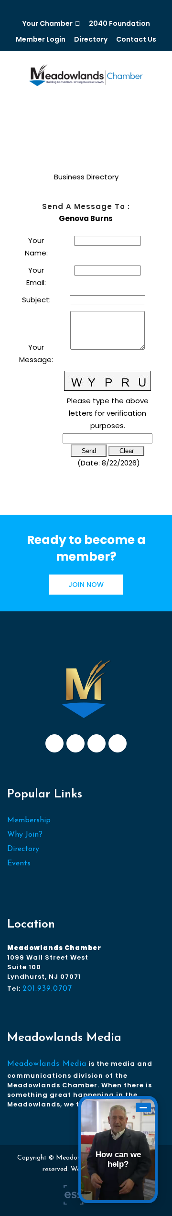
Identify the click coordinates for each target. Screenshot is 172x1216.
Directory (91, 39)
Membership (29, 820)
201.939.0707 (47, 989)
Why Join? (25, 835)
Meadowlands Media (46, 1064)
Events (19, 863)
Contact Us (136, 39)
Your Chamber (47, 23)
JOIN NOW (86, 584)
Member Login (40, 39)
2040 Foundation (119, 23)
